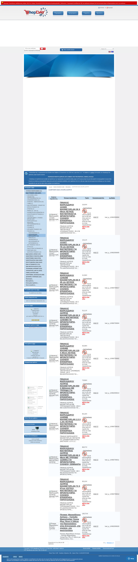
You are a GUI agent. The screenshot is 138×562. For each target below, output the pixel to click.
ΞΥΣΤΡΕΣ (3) (30, 227)
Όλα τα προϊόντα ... (31, 285)
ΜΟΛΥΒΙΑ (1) (30, 225)
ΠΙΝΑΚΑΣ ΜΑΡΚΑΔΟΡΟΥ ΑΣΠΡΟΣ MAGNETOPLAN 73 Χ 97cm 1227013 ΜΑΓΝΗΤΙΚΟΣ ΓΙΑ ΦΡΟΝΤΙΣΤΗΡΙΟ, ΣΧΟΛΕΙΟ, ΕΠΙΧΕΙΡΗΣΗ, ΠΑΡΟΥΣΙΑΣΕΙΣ (70, 489)
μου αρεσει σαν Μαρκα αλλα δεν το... (35, 316)
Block (20, 556)
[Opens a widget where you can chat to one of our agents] (131, 558)
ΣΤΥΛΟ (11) (30, 246)
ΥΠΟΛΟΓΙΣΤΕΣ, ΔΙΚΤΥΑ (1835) (34, 270)
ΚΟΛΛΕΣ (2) (30, 216)
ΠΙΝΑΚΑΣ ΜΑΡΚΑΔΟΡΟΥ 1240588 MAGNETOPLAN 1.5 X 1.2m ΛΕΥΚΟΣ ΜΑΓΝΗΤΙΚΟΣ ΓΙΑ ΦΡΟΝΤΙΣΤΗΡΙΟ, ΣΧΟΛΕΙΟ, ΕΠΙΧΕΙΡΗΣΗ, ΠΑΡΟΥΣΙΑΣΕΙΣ (70, 423)
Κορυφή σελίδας (96, 548)
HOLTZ (95, 217)
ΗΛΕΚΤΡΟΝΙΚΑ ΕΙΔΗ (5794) (33, 258)
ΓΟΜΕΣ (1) (30, 203)
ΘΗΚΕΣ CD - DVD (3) (32, 210)
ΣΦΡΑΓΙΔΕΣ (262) (31, 250)
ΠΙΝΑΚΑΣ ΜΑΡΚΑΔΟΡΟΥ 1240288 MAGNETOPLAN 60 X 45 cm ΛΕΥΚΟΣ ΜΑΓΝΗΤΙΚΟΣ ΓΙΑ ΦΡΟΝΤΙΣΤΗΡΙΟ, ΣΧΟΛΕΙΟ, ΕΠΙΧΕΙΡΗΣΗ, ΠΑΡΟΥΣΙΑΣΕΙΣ (70, 283)
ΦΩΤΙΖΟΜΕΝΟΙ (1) (33, 243)
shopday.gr (36, 548)
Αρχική (50, 187)
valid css (61, 548)
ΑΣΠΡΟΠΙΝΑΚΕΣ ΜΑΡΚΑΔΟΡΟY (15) (34, 235)
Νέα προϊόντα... (30, 281)
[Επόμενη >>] (110, 542)
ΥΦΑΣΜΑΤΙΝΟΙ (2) (33, 239)
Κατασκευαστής (98, 198)
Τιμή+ (87, 198)
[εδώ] (32, 187)
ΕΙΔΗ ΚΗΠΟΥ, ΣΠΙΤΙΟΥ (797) (33, 254)
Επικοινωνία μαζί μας (108, 548)
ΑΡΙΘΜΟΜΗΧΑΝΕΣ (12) (33, 200)
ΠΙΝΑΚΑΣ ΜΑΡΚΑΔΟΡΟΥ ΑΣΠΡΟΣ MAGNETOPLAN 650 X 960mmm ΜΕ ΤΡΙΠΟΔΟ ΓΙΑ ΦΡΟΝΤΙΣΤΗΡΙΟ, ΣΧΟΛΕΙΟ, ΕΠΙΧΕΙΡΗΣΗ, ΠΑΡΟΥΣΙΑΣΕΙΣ (69, 389)
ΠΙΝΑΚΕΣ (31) (30, 231)
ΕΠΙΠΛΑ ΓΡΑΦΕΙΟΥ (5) (33, 207)
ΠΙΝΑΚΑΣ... (41, 384)
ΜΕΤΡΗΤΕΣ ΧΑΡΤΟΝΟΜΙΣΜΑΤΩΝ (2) (33, 223)
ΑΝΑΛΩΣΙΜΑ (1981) (32, 195)
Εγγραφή (110, 7)
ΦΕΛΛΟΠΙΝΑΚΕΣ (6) (34, 241)
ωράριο (92, 172)
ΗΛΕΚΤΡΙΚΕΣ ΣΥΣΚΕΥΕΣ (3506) (34, 256)
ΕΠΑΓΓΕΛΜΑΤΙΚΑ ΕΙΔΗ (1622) (34, 262)
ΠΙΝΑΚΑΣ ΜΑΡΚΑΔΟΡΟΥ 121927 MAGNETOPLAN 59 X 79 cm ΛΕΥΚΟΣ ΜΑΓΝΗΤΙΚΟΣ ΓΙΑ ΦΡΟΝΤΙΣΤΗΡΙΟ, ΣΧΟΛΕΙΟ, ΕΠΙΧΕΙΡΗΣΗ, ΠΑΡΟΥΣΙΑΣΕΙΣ (70, 248)
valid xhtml (56, 548)
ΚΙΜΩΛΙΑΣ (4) (32, 237)
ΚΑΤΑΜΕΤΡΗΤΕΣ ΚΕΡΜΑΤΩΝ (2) (35, 212)
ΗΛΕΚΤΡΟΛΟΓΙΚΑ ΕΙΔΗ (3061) (34, 260)
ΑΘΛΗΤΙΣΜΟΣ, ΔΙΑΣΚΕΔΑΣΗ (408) (35, 274)
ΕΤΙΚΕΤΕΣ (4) (30, 209)
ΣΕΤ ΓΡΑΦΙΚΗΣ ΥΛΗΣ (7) (33, 245)
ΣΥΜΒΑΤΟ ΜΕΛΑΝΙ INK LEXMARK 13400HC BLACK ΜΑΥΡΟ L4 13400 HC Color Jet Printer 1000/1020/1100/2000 (35, 359)
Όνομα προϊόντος (70, 198)
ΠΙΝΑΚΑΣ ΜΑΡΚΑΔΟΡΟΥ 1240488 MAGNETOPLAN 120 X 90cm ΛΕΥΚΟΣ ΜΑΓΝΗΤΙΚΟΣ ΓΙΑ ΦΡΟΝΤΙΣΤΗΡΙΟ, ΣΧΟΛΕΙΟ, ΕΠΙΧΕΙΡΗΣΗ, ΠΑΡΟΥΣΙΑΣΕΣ (69, 354)
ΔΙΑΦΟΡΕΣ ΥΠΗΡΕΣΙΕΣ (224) (33, 276)
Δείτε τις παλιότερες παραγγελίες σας (35, 301)
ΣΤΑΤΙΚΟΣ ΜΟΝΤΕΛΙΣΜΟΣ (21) (34, 191)
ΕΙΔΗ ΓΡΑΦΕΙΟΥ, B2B (58, 187)
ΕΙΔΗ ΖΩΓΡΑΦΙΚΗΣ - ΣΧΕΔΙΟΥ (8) (36, 205)
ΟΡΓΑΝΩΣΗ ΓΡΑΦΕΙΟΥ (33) (34, 229)
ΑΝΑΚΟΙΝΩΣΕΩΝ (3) (34, 233)
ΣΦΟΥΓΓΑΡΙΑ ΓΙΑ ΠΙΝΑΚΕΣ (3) (35, 248)
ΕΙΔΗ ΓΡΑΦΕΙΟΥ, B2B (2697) (33, 193)
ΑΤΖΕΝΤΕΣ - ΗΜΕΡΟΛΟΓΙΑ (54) (35, 201)
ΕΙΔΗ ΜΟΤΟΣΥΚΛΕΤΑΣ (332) (33, 266)
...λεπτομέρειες (87, 208)
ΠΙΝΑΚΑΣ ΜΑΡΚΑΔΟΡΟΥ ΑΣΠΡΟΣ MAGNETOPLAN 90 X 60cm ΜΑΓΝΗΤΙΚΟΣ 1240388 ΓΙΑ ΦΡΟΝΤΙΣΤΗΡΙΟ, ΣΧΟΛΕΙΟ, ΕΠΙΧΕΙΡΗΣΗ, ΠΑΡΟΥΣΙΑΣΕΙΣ (70, 318)
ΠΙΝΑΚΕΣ (68, 187)
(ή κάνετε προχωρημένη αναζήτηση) (32, 50)
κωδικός (112, 198)
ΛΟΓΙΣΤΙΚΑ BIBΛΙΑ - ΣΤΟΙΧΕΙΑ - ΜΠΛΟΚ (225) (35, 218)
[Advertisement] (56, 33)
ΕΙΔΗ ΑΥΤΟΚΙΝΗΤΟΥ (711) (33, 264)
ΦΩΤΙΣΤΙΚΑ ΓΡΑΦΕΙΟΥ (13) (34, 252)
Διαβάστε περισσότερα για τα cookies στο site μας (109, 555)
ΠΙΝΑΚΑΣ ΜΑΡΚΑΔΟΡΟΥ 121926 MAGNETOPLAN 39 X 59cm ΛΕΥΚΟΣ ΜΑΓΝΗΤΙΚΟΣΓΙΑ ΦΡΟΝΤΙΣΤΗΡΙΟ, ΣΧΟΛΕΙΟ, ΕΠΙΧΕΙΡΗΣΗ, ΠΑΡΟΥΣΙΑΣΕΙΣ (70, 212)
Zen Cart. (50, 548)
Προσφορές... (29, 278)
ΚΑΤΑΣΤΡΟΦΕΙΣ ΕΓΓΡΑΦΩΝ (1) (35, 214)
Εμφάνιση (5, 556)
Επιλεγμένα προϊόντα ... (32, 283)
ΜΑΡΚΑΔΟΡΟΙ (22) (32, 221)
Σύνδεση (102, 7)
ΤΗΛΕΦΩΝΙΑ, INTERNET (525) (34, 268)
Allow (15, 556)
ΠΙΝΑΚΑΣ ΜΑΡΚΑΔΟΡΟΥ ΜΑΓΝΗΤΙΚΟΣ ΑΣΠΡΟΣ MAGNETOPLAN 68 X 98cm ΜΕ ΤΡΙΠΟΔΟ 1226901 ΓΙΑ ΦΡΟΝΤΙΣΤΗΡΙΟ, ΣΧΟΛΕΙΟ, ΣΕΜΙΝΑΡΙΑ (70, 455)
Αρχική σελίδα (86, 548)
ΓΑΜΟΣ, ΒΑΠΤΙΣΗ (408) (32, 272)
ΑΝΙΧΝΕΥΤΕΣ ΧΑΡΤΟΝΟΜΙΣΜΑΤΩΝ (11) (34, 197)
